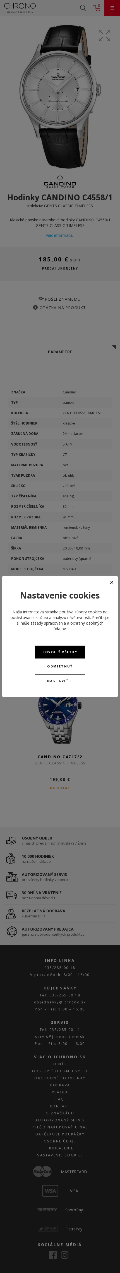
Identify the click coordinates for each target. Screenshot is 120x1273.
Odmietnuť (60, 666)
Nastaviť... (60, 681)
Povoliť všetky (59, 652)
